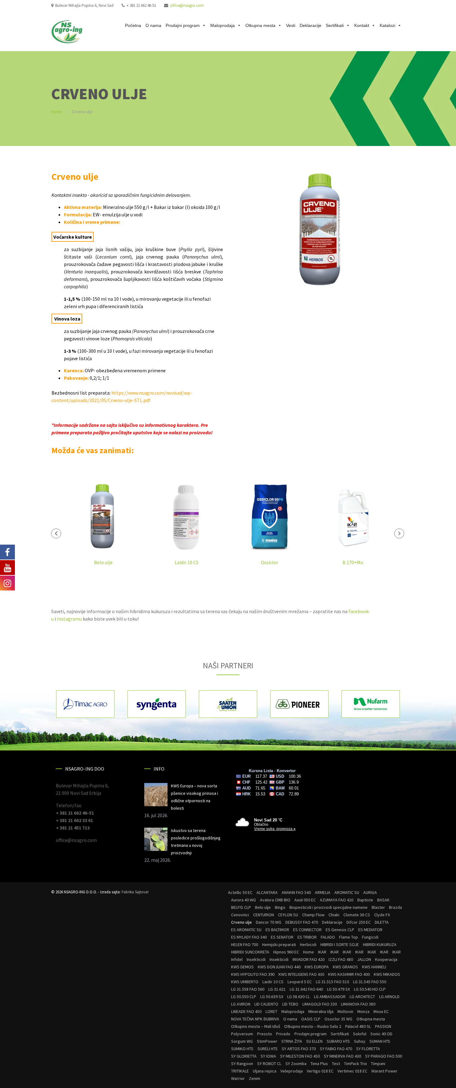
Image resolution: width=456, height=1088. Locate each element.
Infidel (237, 959)
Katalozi (387, 25)
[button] (56, 533)
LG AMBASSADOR (330, 996)
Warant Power (384, 1071)
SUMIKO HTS (242, 1048)
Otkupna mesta (260, 25)
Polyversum (242, 1034)
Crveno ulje (241, 922)
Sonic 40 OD (381, 1034)
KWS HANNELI (374, 967)
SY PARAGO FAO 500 (383, 1056)
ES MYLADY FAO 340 (249, 937)
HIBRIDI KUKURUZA (379, 944)
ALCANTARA (267, 892)
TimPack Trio (355, 1063)
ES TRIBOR (307, 937)
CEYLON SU (288, 915)
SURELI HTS (267, 1048)
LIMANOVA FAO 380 (358, 1004)
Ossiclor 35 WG (338, 1019)
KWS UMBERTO (244, 981)
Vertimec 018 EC (352, 1071)
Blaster (378, 907)
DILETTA (382, 922)
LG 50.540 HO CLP (370, 989)
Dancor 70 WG (268, 922)
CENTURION (263, 915)
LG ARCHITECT (362, 996)
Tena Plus (319, 1063)
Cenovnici (240, 915)
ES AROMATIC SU (246, 929)
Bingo (280, 907)
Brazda (395, 907)
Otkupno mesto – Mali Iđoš (255, 1026)
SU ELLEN (314, 1041)
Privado (283, 1034)
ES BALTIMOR (277, 929)
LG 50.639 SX (271, 996)
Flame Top (348, 937)
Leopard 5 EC (300, 981)
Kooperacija (386, 959)
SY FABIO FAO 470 (336, 1048)
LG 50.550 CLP (243, 996)
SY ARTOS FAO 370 (299, 1048)
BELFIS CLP (241, 907)
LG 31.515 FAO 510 (332, 981)
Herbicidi (308, 944)
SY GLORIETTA (244, 1056)
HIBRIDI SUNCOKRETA (250, 952)
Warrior (238, 1078)
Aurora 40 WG (243, 900)
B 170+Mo (352, 562)
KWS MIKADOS (387, 974)
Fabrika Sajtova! (135, 892)
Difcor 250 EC (358, 922)
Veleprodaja (291, 1071)
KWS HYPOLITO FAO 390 (253, 974)
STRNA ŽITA (291, 1041)
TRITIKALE (240, 1071)
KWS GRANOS (345, 967)
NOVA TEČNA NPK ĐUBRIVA (255, 1019)
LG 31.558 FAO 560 (247, 989)
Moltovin (345, 1011)
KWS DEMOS (242, 967)
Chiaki (334, 915)
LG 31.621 (277, 989)
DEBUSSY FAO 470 (301, 922)
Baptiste (365, 900)
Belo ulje (103, 562)
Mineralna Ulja (320, 1011)
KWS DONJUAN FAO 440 (279, 967)
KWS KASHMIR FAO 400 (349, 974)
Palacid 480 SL (358, 1026)
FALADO (328, 937)
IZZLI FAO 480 (341, 959)
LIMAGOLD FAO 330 (319, 1004)
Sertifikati (335, 25)
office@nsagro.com (187, 5)
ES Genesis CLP (340, 929)
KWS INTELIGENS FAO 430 (301, 974)
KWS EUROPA (317, 967)
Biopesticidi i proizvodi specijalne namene (328, 907)
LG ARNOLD (389, 996)
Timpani (378, 1063)
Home (56, 111)
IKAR (322, 952)
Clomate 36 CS (356, 915)
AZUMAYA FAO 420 (336, 900)
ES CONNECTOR (307, 929)
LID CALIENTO (266, 1004)
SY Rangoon (242, 1063)
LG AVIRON (240, 1004)
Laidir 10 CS (187, 562)
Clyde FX (382, 915)
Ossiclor (269, 562)
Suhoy (359, 1041)
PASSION (383, 1026)
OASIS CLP (310, 1019)
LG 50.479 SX (338, 989)
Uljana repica (264, 1071)
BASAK (383, 900)
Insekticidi (256, 959)
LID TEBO (290, 1004)
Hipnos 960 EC (286, 952)
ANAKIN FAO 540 (296, 892)
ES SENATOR (282, 937)
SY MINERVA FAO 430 (342, 1056)
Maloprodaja (222, 25)
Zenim (254, 1078)
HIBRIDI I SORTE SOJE (339, 944)
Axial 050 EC (305, 900)
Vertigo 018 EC (320, 1071)
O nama (153, 25)
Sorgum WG (242, 1041)
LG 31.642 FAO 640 (306, 989)
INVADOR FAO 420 (308, 959)
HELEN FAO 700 (244, 944)
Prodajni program (183, 25)
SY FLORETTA (368, 1048)
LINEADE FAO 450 (246, 1011)
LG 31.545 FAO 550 (369, 981)
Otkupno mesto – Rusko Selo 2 (312, 1026)
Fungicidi (370, 937)
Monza (363, 1011)
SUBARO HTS (338, 1041)
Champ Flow (313, 915)
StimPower (267, 1041)
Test (336, 1063)
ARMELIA (322, 892)
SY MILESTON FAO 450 (300, 1056)
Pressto (264, 1034)
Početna (133, 25)
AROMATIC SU (346, 892)
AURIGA (370, 892)
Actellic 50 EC (240, 892)
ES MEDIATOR (370, 929)
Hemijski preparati (279, 944)
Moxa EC (381, 1011)
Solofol (359, 1034)
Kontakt (361, 25)
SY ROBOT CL (269, 1063)
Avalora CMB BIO (275, 900)
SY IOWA (268, 1056)
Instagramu (70, 619)
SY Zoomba (295, 1063)
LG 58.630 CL (298, 996)
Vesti (290, 25)
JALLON (364, 959)
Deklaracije (310, 25)
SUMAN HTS (379, 1041)
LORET (271, 1011)
